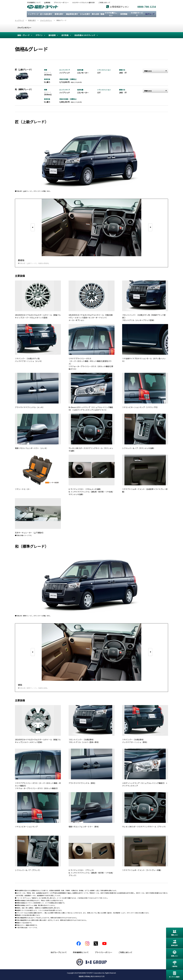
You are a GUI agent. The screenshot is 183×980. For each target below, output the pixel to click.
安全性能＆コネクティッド (84, 35)
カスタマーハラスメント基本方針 (83, 2)
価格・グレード (23, 35)
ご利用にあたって (104, 2)
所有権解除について (34, 2)
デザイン (39, 35)
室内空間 (52, 35)
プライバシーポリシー (61, 2)
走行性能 (64, 35)
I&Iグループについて (59, 952)
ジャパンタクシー (24, 27)
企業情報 (47, 2)
